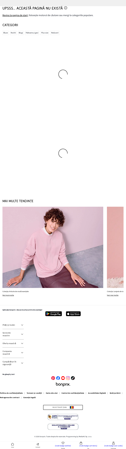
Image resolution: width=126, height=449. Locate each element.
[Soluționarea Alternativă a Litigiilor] (63, 417)
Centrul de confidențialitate (73, 393)
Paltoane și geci (32, 32)
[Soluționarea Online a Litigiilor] (63, 427)
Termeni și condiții (34, 393)
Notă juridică (115, 393)
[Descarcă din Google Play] (53, 313)
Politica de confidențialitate (11, 393)
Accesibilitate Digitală (97, 393)
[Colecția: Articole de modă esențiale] (52, 247)
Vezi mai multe (8, 295)
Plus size (44, 32)
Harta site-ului (52, 393)
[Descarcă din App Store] (73, 313)
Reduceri (55, 32)
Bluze (5, 32)
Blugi (21, 32)
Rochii (13, 32)
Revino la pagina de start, (15, 15)
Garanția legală (29, 397)
